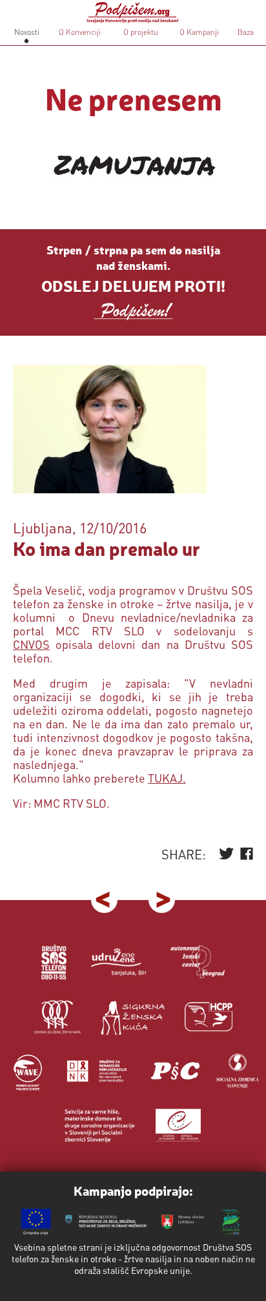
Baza (245, 32)
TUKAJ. (167, 777)
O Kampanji (199, 32)
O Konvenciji (80, 32)
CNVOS (31, 644)
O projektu (140, 32)
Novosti (26, 32)
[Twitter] (226, 856)
